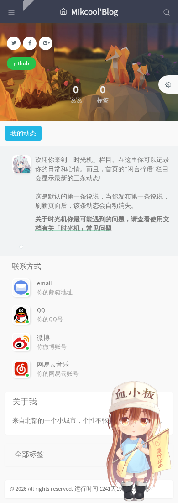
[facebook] (30, 43)
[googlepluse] (45, 43)
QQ (41, 310)
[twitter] (14, 43)
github (21, 63)
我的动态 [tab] (23, 133)
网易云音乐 (53, 364)
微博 (43, 337)
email (44, 283)
